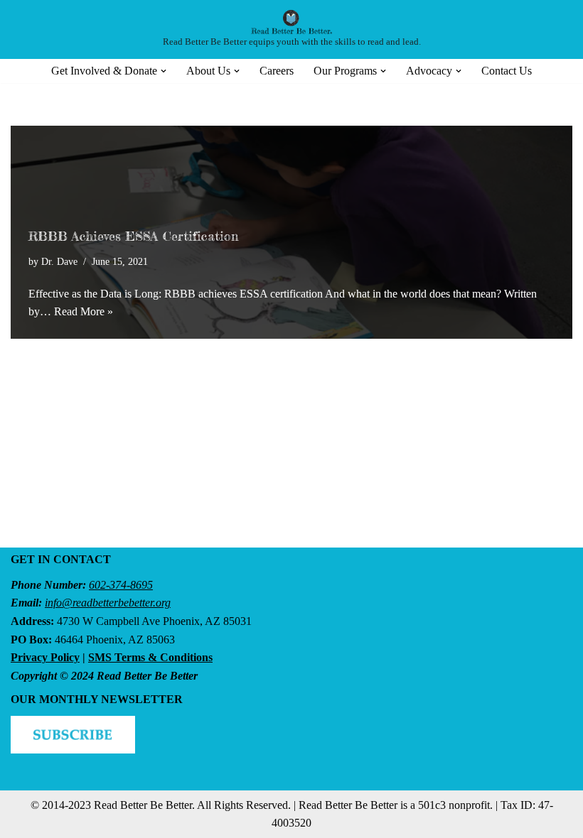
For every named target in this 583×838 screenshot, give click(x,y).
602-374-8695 (121, 585)
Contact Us (506, 71)
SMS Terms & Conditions (150, 657)
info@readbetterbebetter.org (108, 603)
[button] (163, 71)
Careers (277, 71)
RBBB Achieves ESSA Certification (133, 236)
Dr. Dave (59, 261)
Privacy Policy (45, 657)
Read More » (83, 311)
